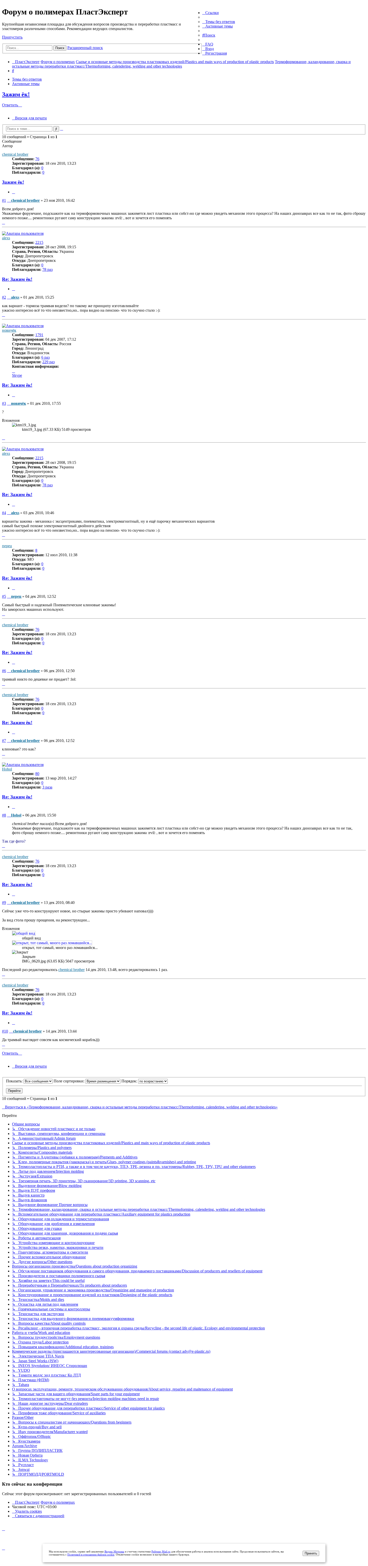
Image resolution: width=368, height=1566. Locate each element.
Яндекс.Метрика (114, 1551)
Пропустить (12, 37)
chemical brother (15, 154)
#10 (5, 1031)
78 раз (47, 269)
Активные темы (26, 84)
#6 (4, 671)
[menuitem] (218, 22)
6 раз (45, 357)
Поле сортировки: (69, 1081)
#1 (4, 200)
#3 (4, 403)
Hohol (7, 769)
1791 (39, 335)
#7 (4, 740)
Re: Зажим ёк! (17, 279)
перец (7, 546)
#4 (4, 513)
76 (37, 159)
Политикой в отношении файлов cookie (90, 1554)
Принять (311, 1553)
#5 (4, 596)
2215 (39, 242)
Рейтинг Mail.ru (160, 1551)
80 (37, 773)
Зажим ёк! (16, 94)
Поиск (59, 48)
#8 (4, 815)
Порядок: (129, 1081)
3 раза (47, 787)
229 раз (48, 362)
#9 (4, 902)
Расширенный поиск (85, 48)
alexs (6, 238)
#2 (4, 297)
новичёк (9, 330)
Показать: (15, 1081)
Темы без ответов (27, 79)
